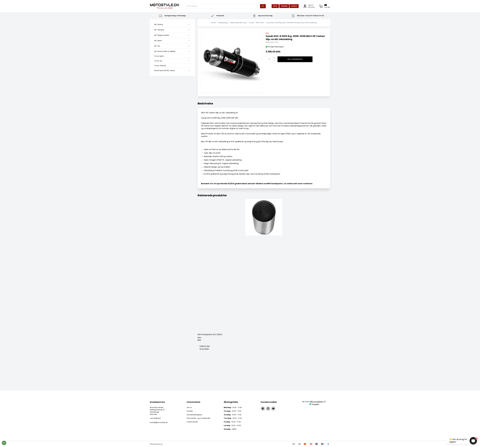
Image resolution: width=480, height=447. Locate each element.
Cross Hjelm (159, 56)
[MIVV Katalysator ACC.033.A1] (264, 265)
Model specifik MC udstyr (164, 70)
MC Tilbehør (159, 30)
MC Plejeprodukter (161, 35)
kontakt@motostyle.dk (159, 422)
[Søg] (263, 6)
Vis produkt (204, 349)
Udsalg (294, 6)
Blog (275, 6)
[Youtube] (273, 408)
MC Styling (158, 24)
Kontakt (190, 411)
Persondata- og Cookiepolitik (198, 418)
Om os (189, 407)
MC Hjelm (158, 41)
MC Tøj (157, 46)
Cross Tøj (158, 61)
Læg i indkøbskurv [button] (295, 59)
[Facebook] (263, 408)
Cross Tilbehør (160, 66)
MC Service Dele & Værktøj (165, 51)
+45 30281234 (155, 418)
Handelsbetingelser (194, 415)
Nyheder (284, 6)
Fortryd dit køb (192, 422)
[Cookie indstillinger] (4, 443)
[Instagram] (268, 408)
